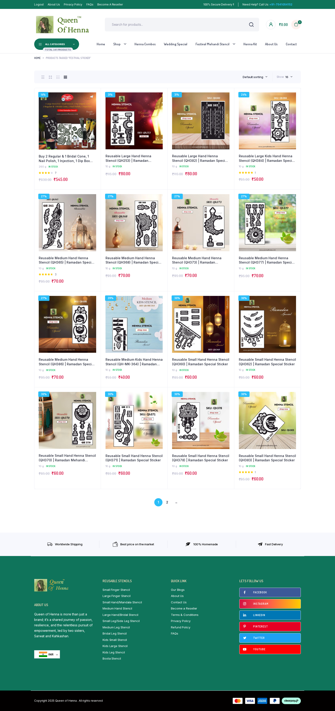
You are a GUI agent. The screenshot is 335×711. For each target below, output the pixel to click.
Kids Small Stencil (115, 640)
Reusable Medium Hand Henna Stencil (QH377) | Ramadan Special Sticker (267, 260)
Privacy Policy (73, 4)
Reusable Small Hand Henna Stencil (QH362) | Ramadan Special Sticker (267, 362)
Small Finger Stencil (116, 590)
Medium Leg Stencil (116, 627)
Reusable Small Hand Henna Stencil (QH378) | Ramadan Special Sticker (200, 458)
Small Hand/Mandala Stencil (122, 602)
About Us (54, 4)
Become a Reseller (110, 4)
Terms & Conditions (184, 615)
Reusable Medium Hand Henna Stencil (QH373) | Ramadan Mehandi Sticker (197, 260)
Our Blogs (178, 590)
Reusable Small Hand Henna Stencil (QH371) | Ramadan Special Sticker (134, 458)
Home (101, 44)
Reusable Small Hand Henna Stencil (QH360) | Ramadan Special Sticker (200, 362)
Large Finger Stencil (117, 596)
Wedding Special (175, 44)
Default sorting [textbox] (253, 77)
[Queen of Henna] (62, 24)
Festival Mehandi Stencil (212, 44)
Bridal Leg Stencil (115, 633)
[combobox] (255, 77)
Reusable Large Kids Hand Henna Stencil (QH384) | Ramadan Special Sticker (267, 158)
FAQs (89, 4)
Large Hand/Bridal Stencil (120, 615)
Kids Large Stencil (115, 646)
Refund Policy (180, 627)
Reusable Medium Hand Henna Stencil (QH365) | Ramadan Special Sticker (66, 260)
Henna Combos (145, 44)
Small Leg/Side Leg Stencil (121, 621)
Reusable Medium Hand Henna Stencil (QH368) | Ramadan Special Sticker (133, 260)
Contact (291, 44)
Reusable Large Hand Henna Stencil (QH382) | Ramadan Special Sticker (200, 158)
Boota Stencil (112, 658)
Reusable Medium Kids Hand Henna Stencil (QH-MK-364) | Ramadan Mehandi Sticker (134, 362)
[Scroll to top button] (324, 700)
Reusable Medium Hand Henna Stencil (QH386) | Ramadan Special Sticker (67, 362)
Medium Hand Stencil (117, 608)
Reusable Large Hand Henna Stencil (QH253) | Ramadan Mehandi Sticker (128, 158)
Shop (117, 44)
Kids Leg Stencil (114, 652)
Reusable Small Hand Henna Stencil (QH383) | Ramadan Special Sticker (267, 458)
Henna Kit (250, 44)
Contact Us (179, 602)
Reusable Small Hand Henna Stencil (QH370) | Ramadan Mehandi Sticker (67, 458)
